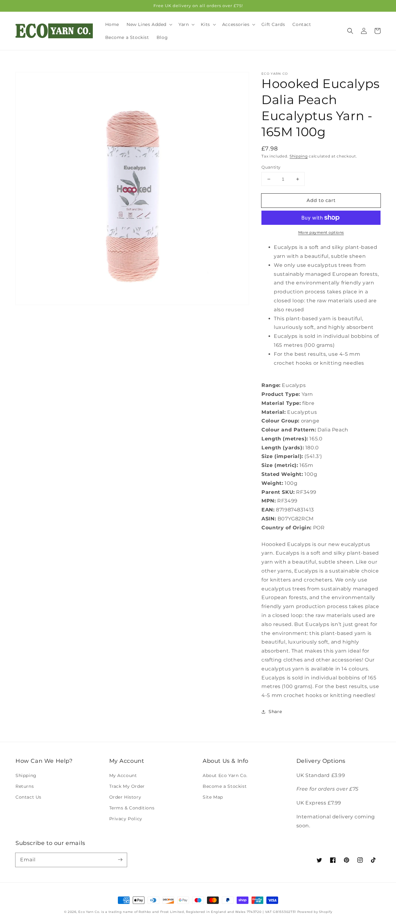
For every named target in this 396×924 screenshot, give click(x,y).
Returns (24, 786)
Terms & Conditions (132, 808)
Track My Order (127, 786)
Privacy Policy (125, 818)
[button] (350, 31)
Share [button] (275, 711)
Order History (125, 797)
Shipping (299, 156)
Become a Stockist (225, 786)
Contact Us (28, 797)
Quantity (270, 167)
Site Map (213, 797)
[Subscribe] (120, 860)
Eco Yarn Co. (89, 912)
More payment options (321, 232)
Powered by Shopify (314, 912)
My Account (123, 775)
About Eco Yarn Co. (225, 775)
